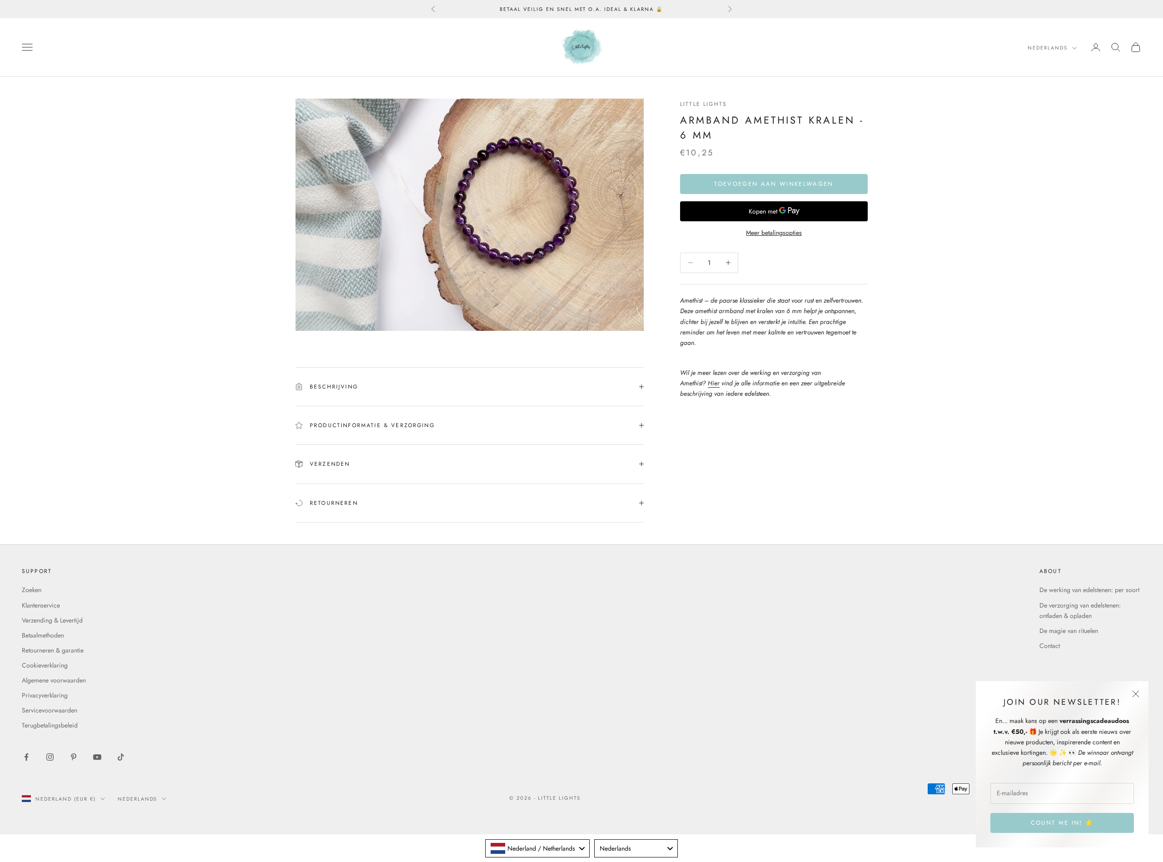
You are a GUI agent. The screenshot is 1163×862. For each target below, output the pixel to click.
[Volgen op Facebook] (26, 757)
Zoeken (31, 589)
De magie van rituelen (1068, 630)
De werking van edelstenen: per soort (1089, 589)
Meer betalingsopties (774, 232)
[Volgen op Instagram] (50, 757)
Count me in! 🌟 (1062, 822)
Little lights (703, 104)
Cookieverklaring (45, 665)
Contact (1049, 645)
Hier (714, 383)
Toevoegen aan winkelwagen (774, 183)
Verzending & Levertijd (52, 620)
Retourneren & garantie (53, 650)
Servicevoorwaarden (49, 710)
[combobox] (537, 848)
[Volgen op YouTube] (97, 757)
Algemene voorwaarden (54, 680)
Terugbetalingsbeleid (50, 725)
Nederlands (1048, 47)
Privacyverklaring (45, 695)
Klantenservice (41, 605)
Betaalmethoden (43, 635)
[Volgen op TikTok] (120, 757)
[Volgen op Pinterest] (73, 757)
